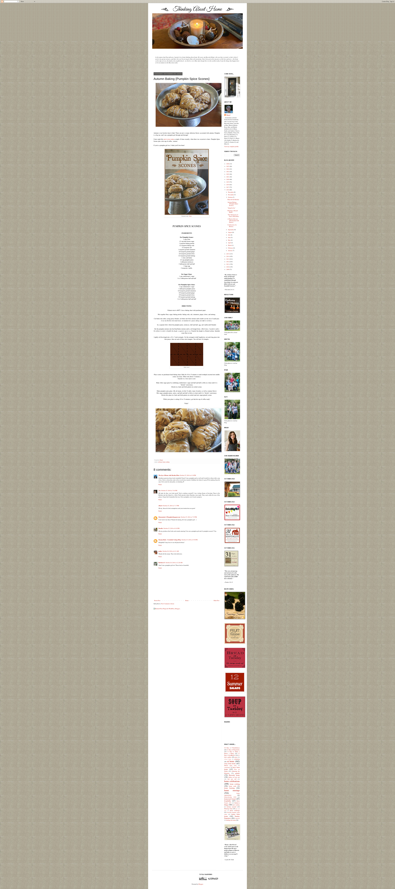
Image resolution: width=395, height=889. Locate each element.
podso (160, 551)
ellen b (160, 506)
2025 (228, 166)
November (231, 195)
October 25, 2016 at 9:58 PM (190, 540)
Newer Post (157, 600)
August (230, 232)
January (230, 250)
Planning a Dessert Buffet (233, 211)
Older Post (216, 600)
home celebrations (232, 781)
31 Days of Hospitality (233, 750)
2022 (228, 174)
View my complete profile (231, 146)
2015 (228, 254)
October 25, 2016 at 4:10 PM (188, 475)
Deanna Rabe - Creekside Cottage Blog (170, 540)
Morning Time (228, 809)
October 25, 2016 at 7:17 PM (171, 506)
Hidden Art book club (234, 777)
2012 (228, 262)
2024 (228, 169)
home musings (232, 790)
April (229, 243)
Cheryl (228, 115)
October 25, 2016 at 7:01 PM (169, 490)
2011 (228, 264)
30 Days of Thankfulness (232, 748)
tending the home (231, 820)
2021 (228, 177)
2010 (228, 267)
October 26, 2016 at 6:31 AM (171, 551)
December (231, 192)
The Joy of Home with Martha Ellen (169, 475)
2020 (228, 179)
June (229, 237)
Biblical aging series (230, 765)
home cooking (166, 462)
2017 (228, 187)
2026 (228, 164)
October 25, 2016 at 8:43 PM (171, 528)
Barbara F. (162, 562)
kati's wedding (236, 805)
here (190, 216)
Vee (160, 490)
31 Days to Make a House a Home (232, 752)
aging (236, 757)
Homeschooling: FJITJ (230, 797)
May (229, 240)
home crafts (232, 786)
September (231, 230)
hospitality (227, 801)
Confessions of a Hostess (232, 225)
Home (187, 600)
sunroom (237, 818)
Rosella (161, 528)
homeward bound (230, 799)
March (230, 245)
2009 (228, 269)
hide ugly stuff (232, 779)
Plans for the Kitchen (233, 199)
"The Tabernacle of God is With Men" (233, 215)
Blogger (201, 884)
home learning (229, 788)
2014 (228, 256)
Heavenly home (234, 775)
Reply (160, 484)
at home (160, 462)
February (230, 248)
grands (237, 773)
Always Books (227, 759)
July (229, 235)
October (230, 197)
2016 (228, 190)
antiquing (237, 759)
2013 (228, 259)
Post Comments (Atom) (167, 604)
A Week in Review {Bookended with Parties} (233, 220)
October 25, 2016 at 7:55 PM (189, 517)
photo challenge (235, 810)
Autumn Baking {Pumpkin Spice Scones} (233, 203)
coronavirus (227, 767)
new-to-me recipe (169, 139)
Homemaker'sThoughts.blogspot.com (169, 517)
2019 (228, 182)
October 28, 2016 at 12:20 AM (174, 562)
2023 (228, 171)
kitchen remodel (231, 807)
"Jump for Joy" (231, 208)
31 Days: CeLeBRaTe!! (232, 754)
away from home (230, 763)
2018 (228, 185)
